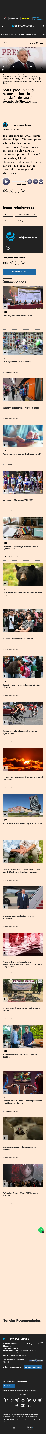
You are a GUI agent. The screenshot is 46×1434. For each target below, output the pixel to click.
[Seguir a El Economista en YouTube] (23, 1399)
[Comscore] (18, 1428)
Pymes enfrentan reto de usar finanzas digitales (20, 1055)
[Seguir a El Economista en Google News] (17, 1405)
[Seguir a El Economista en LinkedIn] (17, 1399)
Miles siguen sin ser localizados (17, 361)
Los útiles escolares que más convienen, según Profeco (21, 547)
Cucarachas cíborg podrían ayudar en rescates (19, 1148)
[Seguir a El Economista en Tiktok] (28, 1405)
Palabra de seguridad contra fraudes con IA (22, 454)
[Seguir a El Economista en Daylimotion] (40, 1399)
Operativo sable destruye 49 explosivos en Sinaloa (22, 1009)
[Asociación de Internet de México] (30, 1428)
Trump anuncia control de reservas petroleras (19, 917)
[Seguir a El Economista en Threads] (23, 1405)
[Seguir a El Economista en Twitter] (11, 1399)
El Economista (21, 1344)
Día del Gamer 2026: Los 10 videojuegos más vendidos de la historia (23, 1102)
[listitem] (6, 181)
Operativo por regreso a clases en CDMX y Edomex (22, 686)
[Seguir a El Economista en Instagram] (34, 1399)
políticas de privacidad (28, 1390)
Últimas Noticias (8, 35)
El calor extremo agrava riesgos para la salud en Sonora (23, 778)
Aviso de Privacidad (21, 1351)
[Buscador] (7, 26)
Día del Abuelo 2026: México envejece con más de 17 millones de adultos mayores (22, 871)
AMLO (7, 214)
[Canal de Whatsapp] (41, 1230)
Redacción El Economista (12, 326)
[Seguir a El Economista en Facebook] (5, 1399)
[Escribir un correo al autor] (8, 248)
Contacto (20, 1353)
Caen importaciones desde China (17, 315)
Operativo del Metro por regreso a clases (21, 408)
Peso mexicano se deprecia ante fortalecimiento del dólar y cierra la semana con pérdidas (22, 964)
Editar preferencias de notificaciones (16, 1355)
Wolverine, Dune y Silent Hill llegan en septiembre (20, 1194)
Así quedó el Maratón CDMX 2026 (18, 500)
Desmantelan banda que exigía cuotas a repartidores (20, 732)
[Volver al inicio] (23, 1339)
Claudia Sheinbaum (26, 214)
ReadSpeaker (21, 184)
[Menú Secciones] (2, 26)
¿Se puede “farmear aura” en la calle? (19, 639)
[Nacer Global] (36, 1361)
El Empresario (32, 1344)
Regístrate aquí (9, 1386)
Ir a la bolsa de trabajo (33, 1367)
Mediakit (16, 1348)
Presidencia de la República (17, 221)
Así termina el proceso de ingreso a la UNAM (23, 823)
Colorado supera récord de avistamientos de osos (23, 593)
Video (5, 43)
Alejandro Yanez (22, 125)
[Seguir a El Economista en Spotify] (28, 1399)
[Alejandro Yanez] (5, 124)
